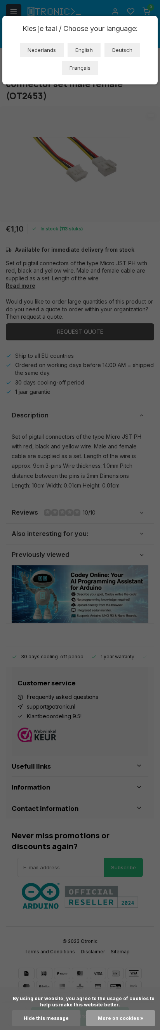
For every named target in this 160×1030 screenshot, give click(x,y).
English (84, 50)
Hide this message (46, 1018)
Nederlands (42, 50)
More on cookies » (120, 1018)
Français (80, 68)
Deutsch (122, 50)
